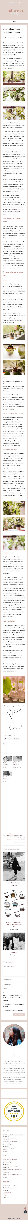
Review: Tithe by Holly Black (9, 1138)
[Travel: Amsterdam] (7, 773)
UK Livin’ (14, 952)
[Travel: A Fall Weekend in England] (7, 758)
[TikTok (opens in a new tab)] (22, 2)
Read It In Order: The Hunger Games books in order (14, 1134)
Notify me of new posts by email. (14, 1010)
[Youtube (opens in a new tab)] (19, 2)
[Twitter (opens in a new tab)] (8, 2)
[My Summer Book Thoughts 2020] (17, 758)
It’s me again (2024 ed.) (8, 1144)
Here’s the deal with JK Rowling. (10, 1141)
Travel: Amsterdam (6, 777)
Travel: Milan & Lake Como (9, 1189)
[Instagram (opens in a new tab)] (16, 2)
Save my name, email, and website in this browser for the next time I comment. (13, 997)
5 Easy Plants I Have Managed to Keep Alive (12, 1174)
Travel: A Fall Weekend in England (7, 763)
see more (5, 1151)
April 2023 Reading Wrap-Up (9, 1148)
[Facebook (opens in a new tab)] (11, 2)
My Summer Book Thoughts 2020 (16, 764)
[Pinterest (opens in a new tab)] (14, 2)
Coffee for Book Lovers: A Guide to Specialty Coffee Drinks (14, 924)
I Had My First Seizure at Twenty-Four (11, 1166)
